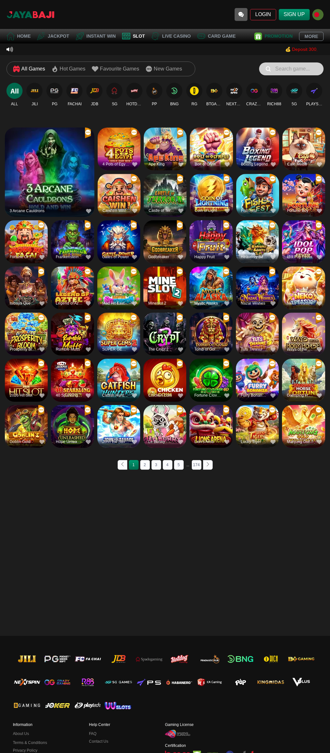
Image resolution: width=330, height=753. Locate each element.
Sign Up (294, 14)
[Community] (241, 14)
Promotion (279, 36)
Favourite (50, 160)
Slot (139, 36)
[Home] (30, 14)
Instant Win (101, 36)
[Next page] (208, 465)
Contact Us (98, 741)
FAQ (92, 733)
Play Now (50, 175)
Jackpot (58, 36)
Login (263, 14)
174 (196, 465)
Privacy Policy (25, 750)
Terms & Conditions (30, 742)
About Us (21, 733)
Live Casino (176, 36)
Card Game (222, 36)
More (311, 36)
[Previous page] (122, 465)
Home (24, 36)
